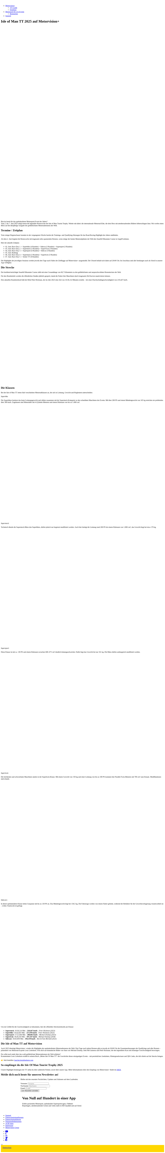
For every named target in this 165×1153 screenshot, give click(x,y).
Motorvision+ (10, 6)
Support (8, 16)
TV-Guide (13, 8)
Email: (23, 1088)
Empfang (13, 10)
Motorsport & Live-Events (14, 12)
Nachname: (25, 1086)
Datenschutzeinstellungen (14, 1117)
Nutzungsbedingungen (13, 1121)
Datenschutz (7, 1148)
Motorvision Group (12, 1128)
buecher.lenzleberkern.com (23, 1060)
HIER (119, 1070)
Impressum (9, 1126)
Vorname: (24, 1083)
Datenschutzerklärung (13, 1119)
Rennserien (14, 14)
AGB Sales (9, 1123)
